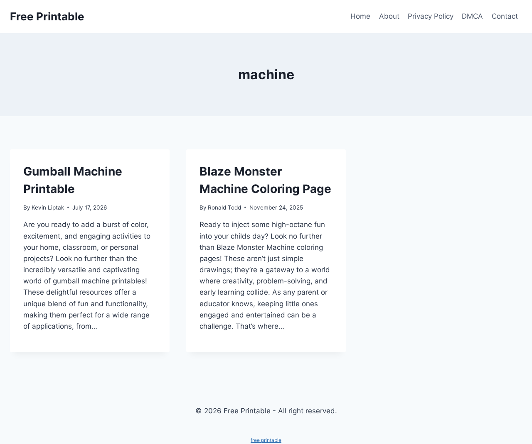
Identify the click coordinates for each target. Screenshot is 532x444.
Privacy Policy (430, 16)
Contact (505, 16)
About (389, 16)
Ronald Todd (224, 207)
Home (360, 16)
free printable (266, 440)
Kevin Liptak (48, 207)
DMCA (472, 16)
